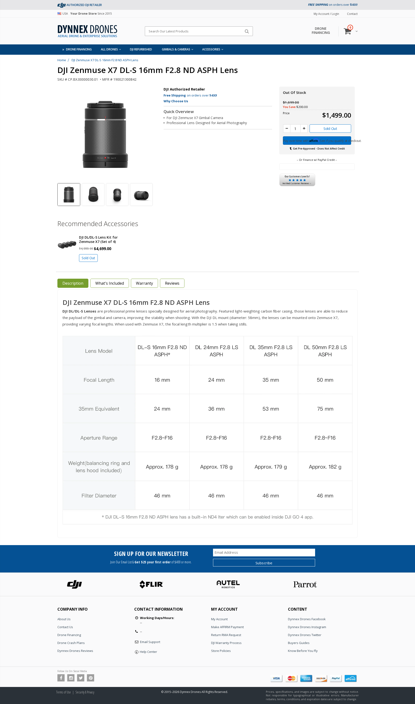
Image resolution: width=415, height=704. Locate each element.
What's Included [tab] (109, 283)
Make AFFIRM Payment (227, 627)
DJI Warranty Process (226, 643)
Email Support (150, 642)
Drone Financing (69, 635)
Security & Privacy (84, 692)
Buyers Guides (299, 643)
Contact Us (65, 627)
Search (246, 31)
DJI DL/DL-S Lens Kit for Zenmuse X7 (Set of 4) (98, 239)
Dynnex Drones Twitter (304, 635)
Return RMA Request (226, 635)
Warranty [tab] (144, 283)
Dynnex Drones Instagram (307, 627)
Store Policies (221, 651)
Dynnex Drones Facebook (307, 619)
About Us (64, 619)
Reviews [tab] (172, 283)
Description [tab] (72, 283)
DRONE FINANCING (321, 30)
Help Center (148, 652)
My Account (219, 619)
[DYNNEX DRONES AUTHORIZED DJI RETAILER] (61, 5)
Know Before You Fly (303, 651)
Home (61, 60)
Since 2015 (87, 14)
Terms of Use (63, 692)
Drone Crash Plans (71, 643)
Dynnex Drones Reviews (75, 651)
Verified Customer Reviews (295, 183)
